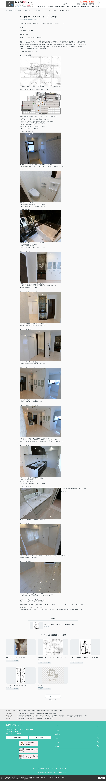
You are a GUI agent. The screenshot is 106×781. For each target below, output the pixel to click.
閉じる (101, 778)
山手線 (19, 716)
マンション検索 (48, 6)
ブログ (56, 738)
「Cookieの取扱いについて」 (17, 779)
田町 (41, 718)
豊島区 (29, 710)
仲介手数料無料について (62, 6)
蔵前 (51, 718)
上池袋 (50, 713)
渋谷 (34, 718)
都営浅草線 (48, 716)
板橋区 (43, 710)
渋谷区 (25, 710)
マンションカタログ (39, 768)
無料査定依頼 (85, 6)
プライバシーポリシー (58, 768)
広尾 (31, 718)
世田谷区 (19, 710)
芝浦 (58, 713)
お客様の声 (75, 6)
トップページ (58, 726)
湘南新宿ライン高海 (82, 716)
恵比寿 (19, 713)
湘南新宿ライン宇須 (64, 716)
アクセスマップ (59, 742)
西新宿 (54, 713)
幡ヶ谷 (42, 713)
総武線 (42, 716)
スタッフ (57, 730)
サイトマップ (69, 768)
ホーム (39, 6)
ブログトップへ (53, 700)
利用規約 (48, 768)
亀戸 (26, 713)
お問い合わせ (95, 6)
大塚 (48, 718)
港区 (51, 710)
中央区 (38, 710)
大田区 (55, 710)
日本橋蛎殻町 (32, 713)
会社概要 (57, 746)
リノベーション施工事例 (26, 19)
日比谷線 (32, 716)
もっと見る (53, 696)
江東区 (47, 710)
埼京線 (38, 716)
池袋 (46, 713)
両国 (38, 718)
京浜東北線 (73, 716)
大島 (23, 713)
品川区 (60, 710)
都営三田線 (55, 716)
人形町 (27, 718)
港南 (38, 713)
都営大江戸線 (25, 716)
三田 (44, 718)
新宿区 (34, 710)
